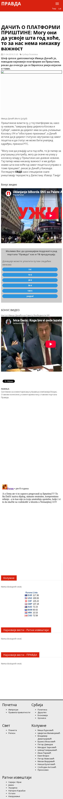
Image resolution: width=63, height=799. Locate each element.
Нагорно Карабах (17, 790)
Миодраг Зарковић (47, 747)
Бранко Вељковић (46, 741)
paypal (30, 296)
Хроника (42, 718)
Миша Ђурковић (46, 730)
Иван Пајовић (44, 753)
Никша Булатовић (46, 764)
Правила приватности (19, 712)
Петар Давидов (45, 744)
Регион (11, 733)
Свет (6, 725)
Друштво (42, 712)
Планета (12, 730)
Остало (11, 793)
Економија (43, 715)
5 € (30, 269)
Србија (37, 704)
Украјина (12, 787)
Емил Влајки (43, 755)
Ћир (54, 8)
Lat (59, 8)
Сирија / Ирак (15, 782)
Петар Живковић (46, 758)
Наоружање (14, 796)
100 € (30, 290)
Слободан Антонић (47, 767)
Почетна (9, 704)
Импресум (13, 709)
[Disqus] (31, 440)
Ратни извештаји (16, 777)
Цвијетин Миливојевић (49, 733)
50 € (30, 285)
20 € (30, 280)
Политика (42, 709)
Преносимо (43, 769)
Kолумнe (38, 725)
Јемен (11, 785)
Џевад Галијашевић (47, 750)
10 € (30, 274)
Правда (11, 4)
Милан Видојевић (46, 761)
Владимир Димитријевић (45, 737)
